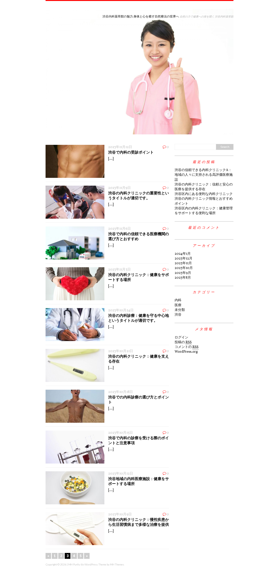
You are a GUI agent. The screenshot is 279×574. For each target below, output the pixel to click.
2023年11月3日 (119, 269)
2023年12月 (183, 258)
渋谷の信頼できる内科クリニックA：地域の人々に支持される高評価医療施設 (204, 175)
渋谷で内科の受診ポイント (131, 152)
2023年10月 (184, 268)
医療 (178, 305)
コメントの (187, 347)
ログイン (181, 337)
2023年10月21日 (120, 351)
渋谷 (178, 314)
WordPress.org (186, 351)
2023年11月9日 (119, 188)
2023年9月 (183, 273)
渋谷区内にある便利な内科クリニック (204, 194)
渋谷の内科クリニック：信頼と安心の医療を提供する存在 (204, 187)
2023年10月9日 (120, 514)
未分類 (180, 310)
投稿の (183, 342)
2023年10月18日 (120, 392)
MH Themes (117, 564)
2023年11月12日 (120, 147)
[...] (110, 158)
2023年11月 (183, 263)
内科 (178, 300)
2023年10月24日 (121, 310)
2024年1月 (183, 254)
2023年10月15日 (120, 432)
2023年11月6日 (119, 228)
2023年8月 (183, 277)
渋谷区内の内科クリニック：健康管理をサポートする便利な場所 (204, 211)
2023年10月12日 (120, 473)
